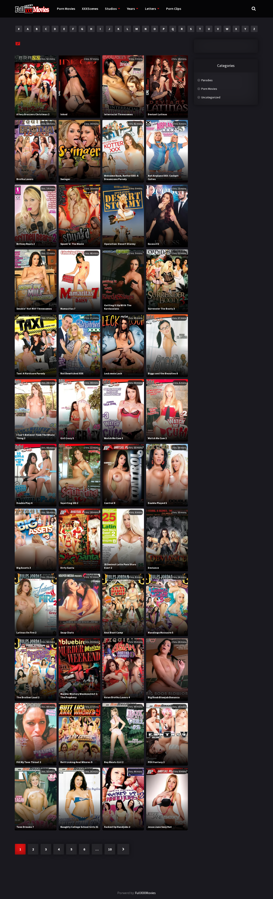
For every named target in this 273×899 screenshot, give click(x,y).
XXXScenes (90, 8)
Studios (111, 8)
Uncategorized (210, 97)
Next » (123, 849)
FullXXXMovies (145, 893)
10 (110, 849)
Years (131, 8)
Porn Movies (66, 8)
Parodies (207, 80)
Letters (150, 8)
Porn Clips (173, 8)
